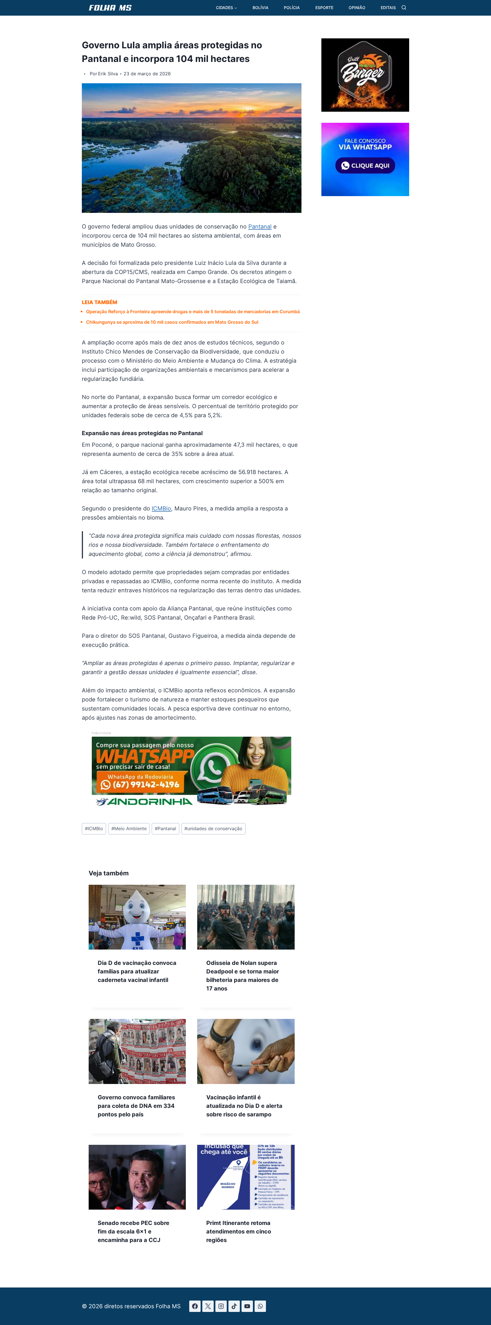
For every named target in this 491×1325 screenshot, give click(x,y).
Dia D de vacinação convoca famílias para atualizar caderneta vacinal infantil (137, 971)
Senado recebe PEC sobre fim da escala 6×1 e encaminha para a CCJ (133, 1231)
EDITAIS (388, 7)
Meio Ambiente (129, 828)
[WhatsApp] (260, 1306)
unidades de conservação (213, 828)
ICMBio (161, 508)
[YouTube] (247, 1306)
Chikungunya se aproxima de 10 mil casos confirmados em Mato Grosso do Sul (172, 322)
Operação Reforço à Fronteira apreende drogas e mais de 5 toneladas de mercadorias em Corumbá (193, 311)
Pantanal (260, 226)
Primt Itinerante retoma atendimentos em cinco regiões (238, 1231)
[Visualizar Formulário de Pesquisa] (404, 8)
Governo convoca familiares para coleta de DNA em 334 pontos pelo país (136, 1106)
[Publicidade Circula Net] (365, 193)
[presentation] (137, 917)
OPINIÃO (357, 7)
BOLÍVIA (261, 7)
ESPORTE (324, 7)
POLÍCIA (292, 7)
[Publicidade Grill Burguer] (365, 109)
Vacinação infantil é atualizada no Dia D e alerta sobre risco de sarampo (244, 1106)
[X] (208, 1306)
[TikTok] (234, 1306)
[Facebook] (195, 1306)
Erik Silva (108, 73)
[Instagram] (221, 1306)
